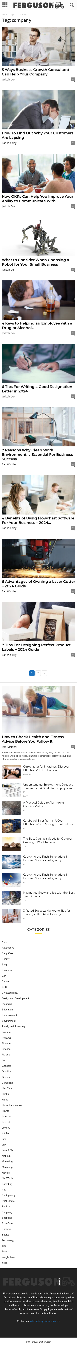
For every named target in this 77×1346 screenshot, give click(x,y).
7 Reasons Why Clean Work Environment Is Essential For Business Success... (37, 454)
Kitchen (6, 1133)
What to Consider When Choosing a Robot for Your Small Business (35, 262)
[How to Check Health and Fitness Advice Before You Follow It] (38, 709)
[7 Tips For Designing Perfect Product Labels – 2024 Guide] (38, 621)
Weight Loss (8, 1257)
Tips (4, 1246)
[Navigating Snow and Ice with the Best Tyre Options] (11, 898)
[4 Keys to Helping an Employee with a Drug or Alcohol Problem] (38, 300)
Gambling (7, 1071)
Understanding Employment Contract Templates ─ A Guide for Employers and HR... (49, 788)
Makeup (6, 1155)
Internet (6, 1122)
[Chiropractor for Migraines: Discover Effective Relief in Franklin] (11, 772)
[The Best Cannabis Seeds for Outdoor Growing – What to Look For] (11, 844)
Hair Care (7, 1088)
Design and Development (15, 998)
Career (5, 981)
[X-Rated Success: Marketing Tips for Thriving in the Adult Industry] (11, 916)
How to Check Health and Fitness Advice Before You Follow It (33, 739)
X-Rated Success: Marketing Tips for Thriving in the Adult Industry (46, 912)
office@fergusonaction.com (45, 1321)
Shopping (7, 1212)
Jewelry (6, 1127)
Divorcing (7, 1004)
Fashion (6, 1032)
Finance (6, 1043)
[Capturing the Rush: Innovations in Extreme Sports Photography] (11, 862)
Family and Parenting (13, 1026)
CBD (25, 847)
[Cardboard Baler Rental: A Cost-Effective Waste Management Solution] (11, 826)
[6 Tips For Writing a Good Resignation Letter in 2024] (38, 363)
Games (6, 1077)
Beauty (6, 959)
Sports (5, 1234)
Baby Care (7, 953)
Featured (6, 1037)
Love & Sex (8, 1150)
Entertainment (9, 1015)
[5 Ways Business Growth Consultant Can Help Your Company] (38, 46)
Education (7, 1009)
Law (25, 796)
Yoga (4, 1262)
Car (25, 901)
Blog (26, 811)
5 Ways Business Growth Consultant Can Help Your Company (35, 72)
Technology (8, 1240)
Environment (9, 1020)
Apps (4, 942)
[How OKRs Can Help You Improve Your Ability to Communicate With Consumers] (38, 173)
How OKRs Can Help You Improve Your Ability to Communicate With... (37, 198)
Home (4, 14)
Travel (5, 1251)
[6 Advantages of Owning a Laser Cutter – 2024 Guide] (38, 558)
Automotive (8, 947)
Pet (4, 1189)
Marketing (7, 1161)
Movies (6, 1172)
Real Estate (8, 1201)
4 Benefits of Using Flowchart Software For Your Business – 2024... (38, 520)
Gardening (7, 1082)
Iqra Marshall (10, 747)
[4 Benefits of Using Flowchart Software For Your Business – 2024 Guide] (38, 494)
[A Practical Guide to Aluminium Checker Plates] (11, 808)
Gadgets (6, 1065)
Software (6, 1229)
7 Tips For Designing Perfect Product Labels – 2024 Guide (36, 647)
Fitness (6, 1054)
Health (27, 775)
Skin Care (7, 1223)
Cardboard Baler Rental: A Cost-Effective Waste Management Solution (48, 822)
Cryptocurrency (10, 992)
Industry (6, 1116)
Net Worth (7, 1178)
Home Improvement (12, 1105)
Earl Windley (9, 143)
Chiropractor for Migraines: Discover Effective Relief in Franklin (46, 768)
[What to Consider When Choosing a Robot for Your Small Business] (38, 236)
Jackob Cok (8, 79)
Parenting (7, 1184)
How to (5, 1110)
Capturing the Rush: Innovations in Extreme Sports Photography (45, 858)
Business (7, 970)
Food (4, 1060)
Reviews (6, 1206)
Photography (9, 1195)
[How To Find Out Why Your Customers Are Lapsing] (38, 109)
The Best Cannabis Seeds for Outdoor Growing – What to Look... (47, 840)
